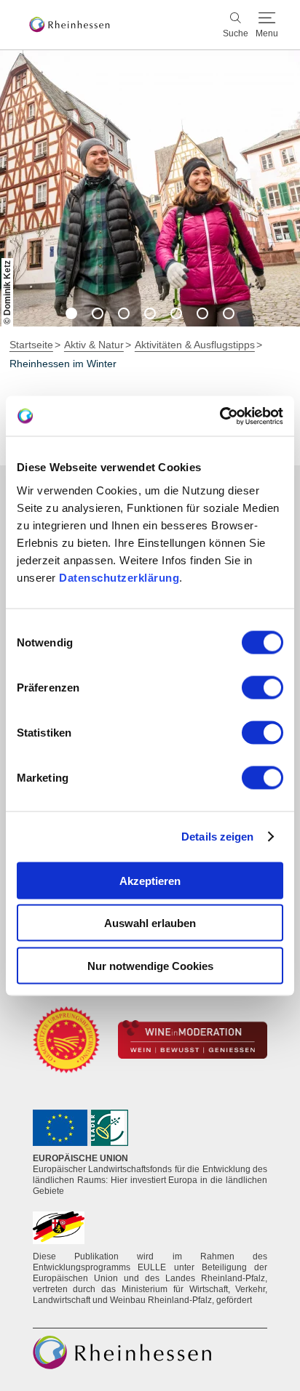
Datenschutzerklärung (119, 577)
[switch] (262, 687)
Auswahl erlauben (150, 923)
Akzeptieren (150, 880)
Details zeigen (217, 836)
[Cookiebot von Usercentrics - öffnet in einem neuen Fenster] (219, 415)
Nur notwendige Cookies (150, 965)
